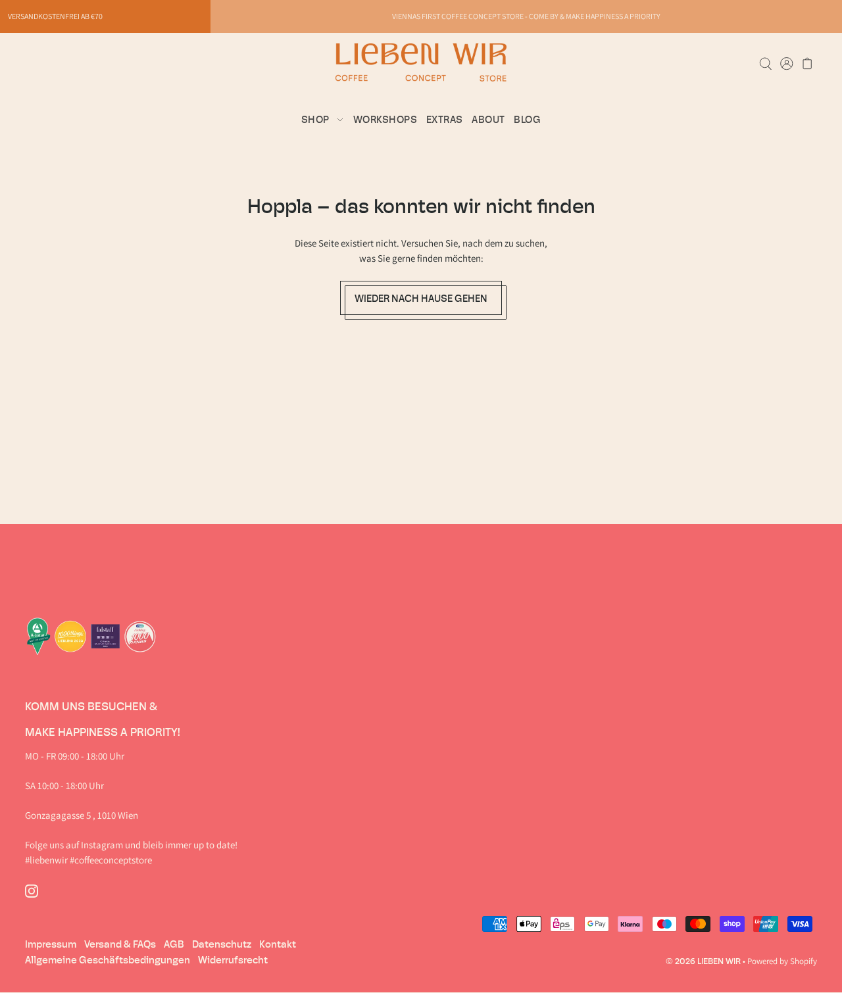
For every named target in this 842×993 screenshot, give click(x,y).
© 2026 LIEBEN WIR (703, 961)
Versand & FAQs (120, 944)
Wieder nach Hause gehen (421, 298)
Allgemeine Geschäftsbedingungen (107, 960)
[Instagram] (31, 890)
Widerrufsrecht (233, 960)
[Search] (765, 62)
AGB (174, 944)
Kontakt (277, 944)
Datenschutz (221, 944)
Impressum (50, 944)
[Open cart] (807, 62)
